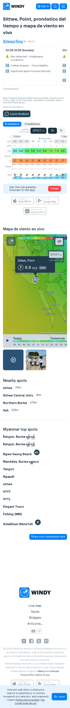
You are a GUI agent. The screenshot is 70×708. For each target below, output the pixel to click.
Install (54, 188)
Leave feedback (19, 113)
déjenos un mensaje (48, 671)
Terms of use (42, 675)
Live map (35, 605)
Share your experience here (48, 536)
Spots (35, 611)
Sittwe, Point (26, 260)
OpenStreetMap (47, 332)
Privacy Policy (28, 675)
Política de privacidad (27, 700)
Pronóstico (12, 124)
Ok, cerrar (59, 696)
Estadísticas (32, 124)
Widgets (35, 617)
